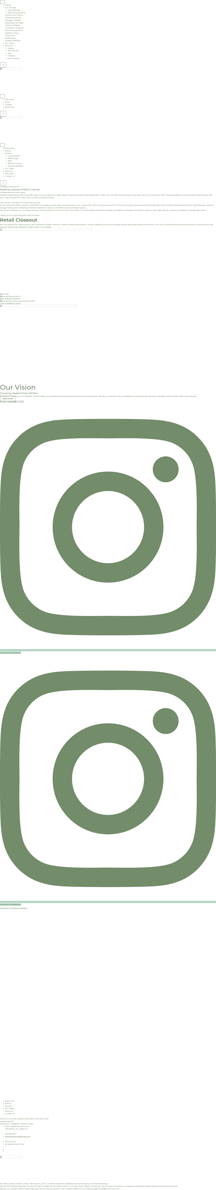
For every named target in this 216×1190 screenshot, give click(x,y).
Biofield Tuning (14, 163)
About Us (9, 46)
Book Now (9, 107)
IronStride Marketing (98, 1184)
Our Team (9, 43)
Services (8, 153)
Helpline (11, 56)
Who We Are (13, 51)
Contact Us (10, 176)
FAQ (9, 53)
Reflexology (13, 158)
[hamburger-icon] (2, 2)
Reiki (10, 161)
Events (8, 5)
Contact (8, 104)
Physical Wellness (15, 166)
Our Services (10, 8)
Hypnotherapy (14, 10)
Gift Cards (9, 99)
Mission (11, 48)
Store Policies (13, 58)
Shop (7, 102)
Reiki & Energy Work (16, 13)
